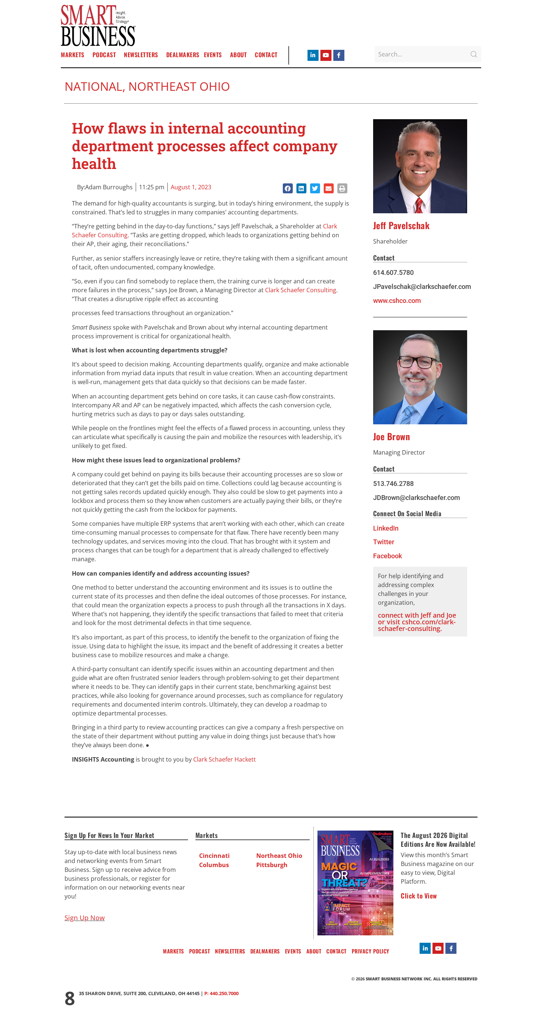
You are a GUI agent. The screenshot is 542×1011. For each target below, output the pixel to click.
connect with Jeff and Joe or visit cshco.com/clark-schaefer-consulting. (417, 622)
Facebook (387, 556)
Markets (72, 54)
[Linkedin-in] (313, 55)
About (238, 54)
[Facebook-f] (338, 55)
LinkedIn (386, 528)
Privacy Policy (370, 951)
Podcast (104, 54)
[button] (288, 188)
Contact (266, 54)
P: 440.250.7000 (221, 993)
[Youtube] (325, 55)
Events (213, 54)
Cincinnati (214, 856)
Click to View (419, 895)
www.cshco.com (397, 300)
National (93, 86)
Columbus (214, 865)
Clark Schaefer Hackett (224, 759)
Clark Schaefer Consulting (300, 290)
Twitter (383, 542)
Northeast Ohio (179, 86)
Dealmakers (182, 54)
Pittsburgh (272, 865)
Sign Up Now (85, 917)
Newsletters (141, 54)
